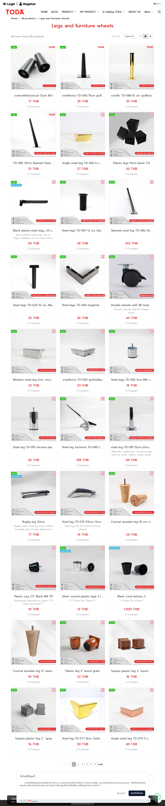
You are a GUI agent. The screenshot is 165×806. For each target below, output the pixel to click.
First (64, 764)
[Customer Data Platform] (82, 801)
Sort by (117, 36)
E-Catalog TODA (112, 12)
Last (100, 764)
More (148, 12)
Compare (35, 106)
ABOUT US (134, 12)
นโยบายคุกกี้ (121, 793)
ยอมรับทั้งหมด (137, 793)
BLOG (55, 12)
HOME (44, 12)
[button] (159, 11)
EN (158, 4)
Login (10, 3)
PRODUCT (68, 12)
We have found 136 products (27, 36)
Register (29, 3)
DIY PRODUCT (88, 12)
